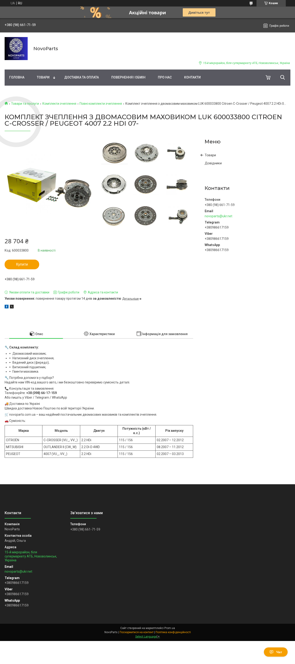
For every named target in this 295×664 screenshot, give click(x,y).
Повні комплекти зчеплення (101, 103)
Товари (43, 77)
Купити (22, 264)
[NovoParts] (16, 48)
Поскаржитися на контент (136, 632)
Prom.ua (169, 628)
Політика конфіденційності (173, 632)
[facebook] (7, 307)
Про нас (165, 77)
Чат (279, 652)
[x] (12, 307)
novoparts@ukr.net (218, 216)
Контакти (192, 77)
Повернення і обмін (128, 77)
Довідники (213, 163)
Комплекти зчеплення (59, 103)
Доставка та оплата (81, 77)
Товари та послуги (25, 103)
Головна (16, 77)
